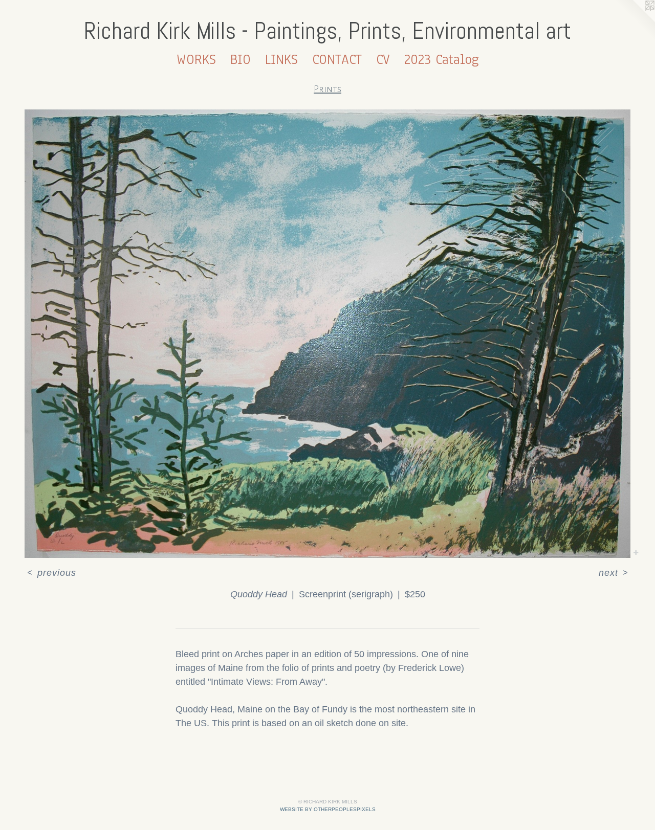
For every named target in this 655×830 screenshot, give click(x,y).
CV (383, 59)
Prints (327, 89)
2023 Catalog (441, 59)
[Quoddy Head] (327, 333)
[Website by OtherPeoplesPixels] (634, 20)
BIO (240, 59)
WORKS (196, 59)
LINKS (281, 59)
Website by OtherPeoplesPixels (328, 809)
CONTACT (337, 59)
